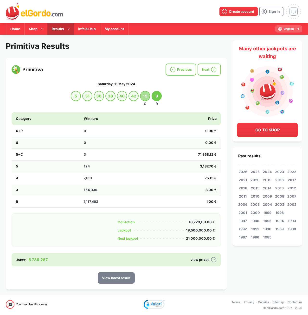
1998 (280, 213)
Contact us (295, 302)
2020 (255, 180)
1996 (255, 221)
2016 (243, 188)
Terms (235, 302)
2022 (291, 172)
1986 (255, 237)
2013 (279, 188)
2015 (255, 188)
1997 (243, 221)
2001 (242, 213)
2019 (267, 180)
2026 (242, 172)
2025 (255, 172)
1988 (292, 229)
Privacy (249, 302)
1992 (243, 229)
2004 (267, 204)
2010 (255, 196)
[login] (271, 11)
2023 (279, 172)
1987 (243, 237)
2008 (279, 196)
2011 (243, 196)
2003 (279, 204)
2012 (292, 188)
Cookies (263, 302)
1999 (267, 213)
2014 (267, 188)
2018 (279, 180)
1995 (267, 221)
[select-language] (288, 28)
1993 (292, 221)
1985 (267, 237)
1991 (255, 229)
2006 (242, 204)
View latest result (116, 278)
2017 (292, 180)
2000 (255, 213)
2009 (267, 196)
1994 (280, 221)
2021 (243, 180)
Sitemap (278, 302)
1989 (280, 229)
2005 (255, 204)
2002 (291, 204)
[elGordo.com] (34, 11)
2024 (267, 172)
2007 (291, 196)
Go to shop (267, 130)
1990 (267, 229)
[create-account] (238, 11)
